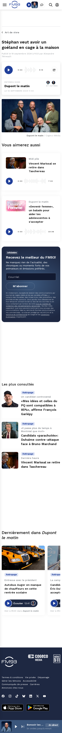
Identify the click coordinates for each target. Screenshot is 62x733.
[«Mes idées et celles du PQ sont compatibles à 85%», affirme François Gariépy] (10, 399)
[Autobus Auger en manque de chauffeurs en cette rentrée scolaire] (23, 558)
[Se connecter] (57, 5)
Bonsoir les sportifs (35, 724)
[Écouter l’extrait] (8, 70)
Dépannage (43, 677)
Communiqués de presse (15, 684)
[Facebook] (3, 696)
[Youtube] (44, 696)
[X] (37, 696)
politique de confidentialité (16, 315)
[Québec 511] (56, 662)
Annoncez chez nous (12, 688)
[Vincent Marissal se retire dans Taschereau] (16, 163)
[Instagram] (10, 696)
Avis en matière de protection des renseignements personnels (28, 305)
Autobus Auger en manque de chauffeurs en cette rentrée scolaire (22, 588)
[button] (15, 726)
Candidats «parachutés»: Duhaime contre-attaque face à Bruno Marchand (40, 440)
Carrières (35, 684)
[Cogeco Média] (38, 660)
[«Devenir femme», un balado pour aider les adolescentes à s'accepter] (16, 206)
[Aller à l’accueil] (14, 7)
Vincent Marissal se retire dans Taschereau (42, 167)
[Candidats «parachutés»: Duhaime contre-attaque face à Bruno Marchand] (10, 430)
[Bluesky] (23, 696)
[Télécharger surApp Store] (12, 708)
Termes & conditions (12, 677)
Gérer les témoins (11, 681)
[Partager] (54, 70)
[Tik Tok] (17, 696)
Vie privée (30, 677)
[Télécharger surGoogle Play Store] (37, 708)
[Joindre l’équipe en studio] (41, 4)
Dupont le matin (17, 86)
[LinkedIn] (30, 696)
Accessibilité (29, 681)
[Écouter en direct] (29, 5)
